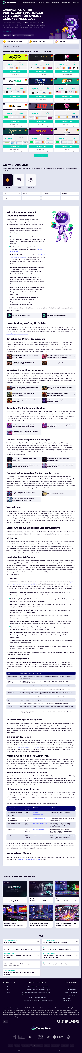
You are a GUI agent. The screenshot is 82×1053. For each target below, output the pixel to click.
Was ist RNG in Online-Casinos (38, 1000)
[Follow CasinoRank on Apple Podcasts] (77, 1023)
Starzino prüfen (15, 74)
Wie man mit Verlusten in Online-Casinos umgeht (38, 1002)
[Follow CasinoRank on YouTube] (69, 1023)
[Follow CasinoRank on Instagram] (61, 1023)
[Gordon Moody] (58, 1039)
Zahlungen (55, 2)
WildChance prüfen (15, 124)
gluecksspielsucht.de (39, 818)
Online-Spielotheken (29, 2)
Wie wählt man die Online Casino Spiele (38, 992)
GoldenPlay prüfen (41, 74)
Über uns (70, 989)
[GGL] (18, 1039)
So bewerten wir (70, 998)
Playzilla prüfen (15, 99)
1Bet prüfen (67, 99)
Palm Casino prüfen (15, 149)
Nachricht (76, 2)
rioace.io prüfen (67, 149)
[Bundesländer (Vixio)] (31, 1039)
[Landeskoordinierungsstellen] (47, 1039)
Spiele (40, 2)
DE (4, 1023)
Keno (8, 992)
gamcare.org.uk (37, 835)
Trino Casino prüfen (41, 99)
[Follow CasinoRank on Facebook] (58, 1023)
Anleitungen (66, 2)
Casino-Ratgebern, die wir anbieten (17, 334)
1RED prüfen (41, 124)
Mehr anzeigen (40, 156)
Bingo (8, 989)
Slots (8, 995)
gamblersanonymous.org (40, 823)
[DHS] (40, 1039)
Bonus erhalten (15, 71)
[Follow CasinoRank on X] (65, 1023)
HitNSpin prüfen (41, 149)
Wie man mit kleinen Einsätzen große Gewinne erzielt (36, 996)
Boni (47, 2)
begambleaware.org (38, 829)
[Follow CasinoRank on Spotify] (73, 1023)
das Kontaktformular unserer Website (29, 859)
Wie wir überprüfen (70, 995)
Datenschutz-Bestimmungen (66, 1001)
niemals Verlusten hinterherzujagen (28, 747)
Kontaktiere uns (70, 992)
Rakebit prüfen (67, 124)
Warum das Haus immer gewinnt (38, 989)
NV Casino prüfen (67, 74)
